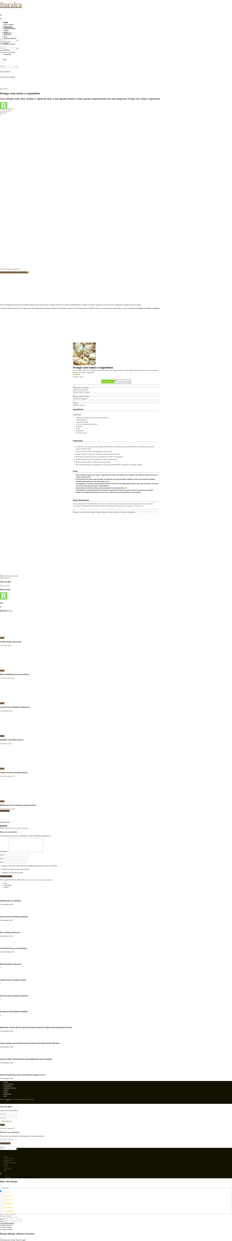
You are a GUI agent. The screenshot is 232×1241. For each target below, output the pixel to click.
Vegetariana (7, 54)
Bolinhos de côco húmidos (10, 901)
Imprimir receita (109, 381)
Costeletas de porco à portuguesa (13, 948)
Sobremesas (8, 33)
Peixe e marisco (9, 24)
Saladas (6, 30)
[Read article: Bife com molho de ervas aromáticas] (116, 658)
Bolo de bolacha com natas (10, 964)
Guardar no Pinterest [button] (123, 381)
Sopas (6, 32)
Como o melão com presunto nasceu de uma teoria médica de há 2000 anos (29, 1043)
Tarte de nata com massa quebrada (14, 917)
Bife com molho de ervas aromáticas (14, 674)
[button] (73, 375)
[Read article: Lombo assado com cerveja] (116, 625)
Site (1, 862)
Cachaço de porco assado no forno (13, 772)
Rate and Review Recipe (7, 1223)
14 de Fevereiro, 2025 (7, 678)
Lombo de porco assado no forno (13, 980)
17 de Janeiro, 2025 (6, 711)
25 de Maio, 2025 (6, 645)
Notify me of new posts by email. (12, 873)
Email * (2, 1221)
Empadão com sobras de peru (11, 740)
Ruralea (2, 46)
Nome (2, 855)
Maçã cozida (5, 822)
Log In (2, 1147)
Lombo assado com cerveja (10, 642)
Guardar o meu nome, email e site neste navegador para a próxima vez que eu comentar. (29, 866)
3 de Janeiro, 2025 (6, 743)
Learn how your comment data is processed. (39, 880)
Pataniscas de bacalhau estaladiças (14, 1011)
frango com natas (13, 576)
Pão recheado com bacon (10, 932)
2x (77, 414)
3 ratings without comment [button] (18, 828)
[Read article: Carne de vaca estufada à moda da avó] (116, 690)
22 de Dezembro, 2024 (7, 776)
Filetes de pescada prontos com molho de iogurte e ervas (23, 1075)
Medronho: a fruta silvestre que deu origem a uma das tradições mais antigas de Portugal (36, 1027)
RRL (11, 109)
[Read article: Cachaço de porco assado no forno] (116, 756)
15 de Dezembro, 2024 (7, 809)
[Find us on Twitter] (0, 15)
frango (6, 576)
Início (1, 89)
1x (74, 414)
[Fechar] (0, 1186)
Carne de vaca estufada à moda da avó (15, 707)
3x (79, 414)
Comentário (4, 851)
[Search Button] (17, 40)
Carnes (6, 22)
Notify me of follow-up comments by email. (15, 869)
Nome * (2, 1219)
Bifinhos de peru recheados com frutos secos (18, 805)
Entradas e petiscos (10, 38)
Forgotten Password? (7, 1128)
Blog (5, 60)
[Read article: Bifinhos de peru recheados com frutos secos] (116, 788)
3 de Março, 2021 (5, 111)
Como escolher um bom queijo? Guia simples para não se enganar (26, 1059)
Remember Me (7, 1121)
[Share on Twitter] (28, 272)
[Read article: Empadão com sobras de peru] (116, 723)
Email (2, 859)
